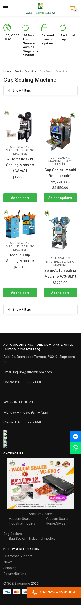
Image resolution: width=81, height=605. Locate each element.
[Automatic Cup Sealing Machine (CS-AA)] (20, 126)
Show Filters (22, 90)
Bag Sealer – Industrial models (32, 538)
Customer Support (17, 556)
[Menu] (6, 8)
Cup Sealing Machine (18, 148)
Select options (60, 198)
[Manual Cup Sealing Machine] (20, 224)
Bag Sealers (12, 534)
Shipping (9, 568)
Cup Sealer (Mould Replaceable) (60, 173)
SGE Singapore (18, 583)
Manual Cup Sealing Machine (20, 258)
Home (7, 71)
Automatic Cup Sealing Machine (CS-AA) (20, 165)
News (7, 562)
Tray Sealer (63, 162)
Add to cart (20, 198)
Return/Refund (14, 574)
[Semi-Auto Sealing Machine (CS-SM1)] (60, 232)
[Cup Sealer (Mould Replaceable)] (60, 132)
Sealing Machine (25, 71)
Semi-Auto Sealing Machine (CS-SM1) (60, 273)
